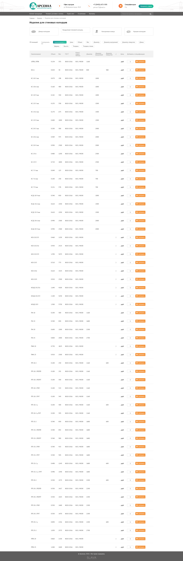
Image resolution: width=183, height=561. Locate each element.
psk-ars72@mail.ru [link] (99, 7)
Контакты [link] (92, 14)
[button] (146, 6)
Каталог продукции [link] (36, 14)
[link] (91, 558)
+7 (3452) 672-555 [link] (100, 4)
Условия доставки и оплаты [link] (54, 14)
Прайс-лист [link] (70, 14)
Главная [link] (32, 18)
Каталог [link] (39, 18)
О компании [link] (81, 14)
